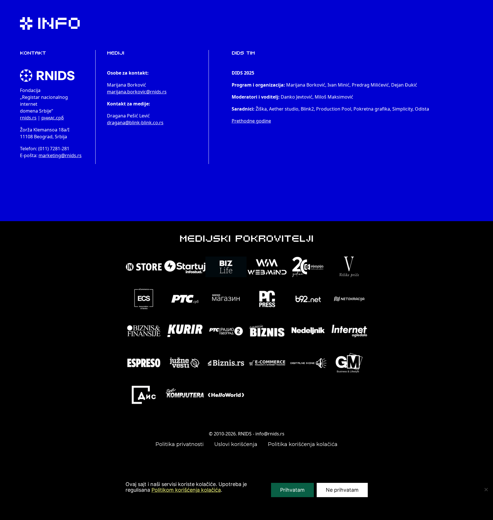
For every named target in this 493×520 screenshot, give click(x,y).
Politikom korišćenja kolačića (186, 490)
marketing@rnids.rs (60, 155)
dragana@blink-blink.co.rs (135, 122)
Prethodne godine (251, 121)
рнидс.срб (52, 118)
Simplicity (402, 109)
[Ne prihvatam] (486, 489)
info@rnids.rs (269, 434)
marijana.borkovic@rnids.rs (137, 92)
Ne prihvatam (342, 490)
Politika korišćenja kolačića (303, 444)
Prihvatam (292, 490)
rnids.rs (28, 118)
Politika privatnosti (179, 444)
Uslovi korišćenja (235, 444)
